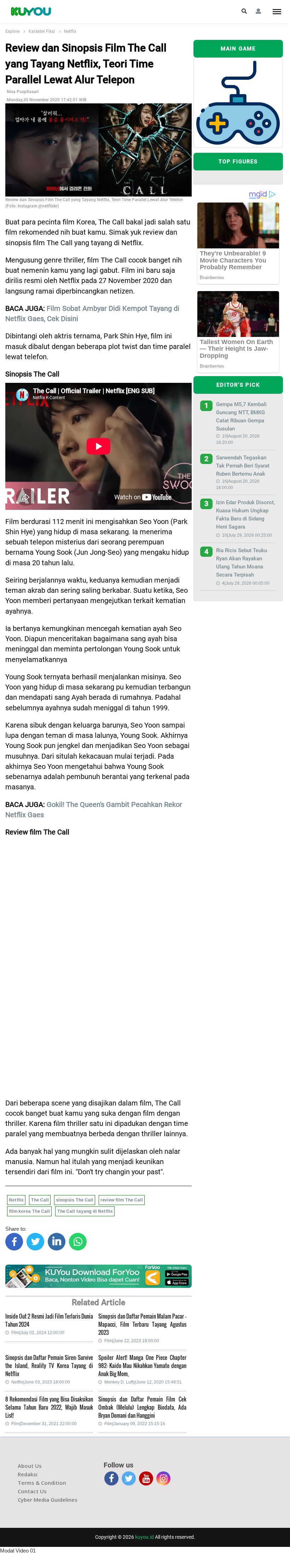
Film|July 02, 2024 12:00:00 (37, 1332)
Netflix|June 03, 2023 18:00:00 (40, 1382)
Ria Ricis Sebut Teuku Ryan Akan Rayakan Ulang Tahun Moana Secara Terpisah (241, 562)
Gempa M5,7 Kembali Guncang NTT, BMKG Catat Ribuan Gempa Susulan (241, 416)
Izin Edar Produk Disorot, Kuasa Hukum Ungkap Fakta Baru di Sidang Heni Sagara (245, 514)
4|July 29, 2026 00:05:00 (245, 583)
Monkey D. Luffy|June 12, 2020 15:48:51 (143, 1382)
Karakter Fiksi (42, 31)
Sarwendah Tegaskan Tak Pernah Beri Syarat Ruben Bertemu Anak (242, 465)
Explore (12, 31)
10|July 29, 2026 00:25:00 (247, 535)
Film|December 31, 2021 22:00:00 (44, 1423)
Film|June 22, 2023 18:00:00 (131, 1340)
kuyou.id (144, 1537)
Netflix (70, 31)
